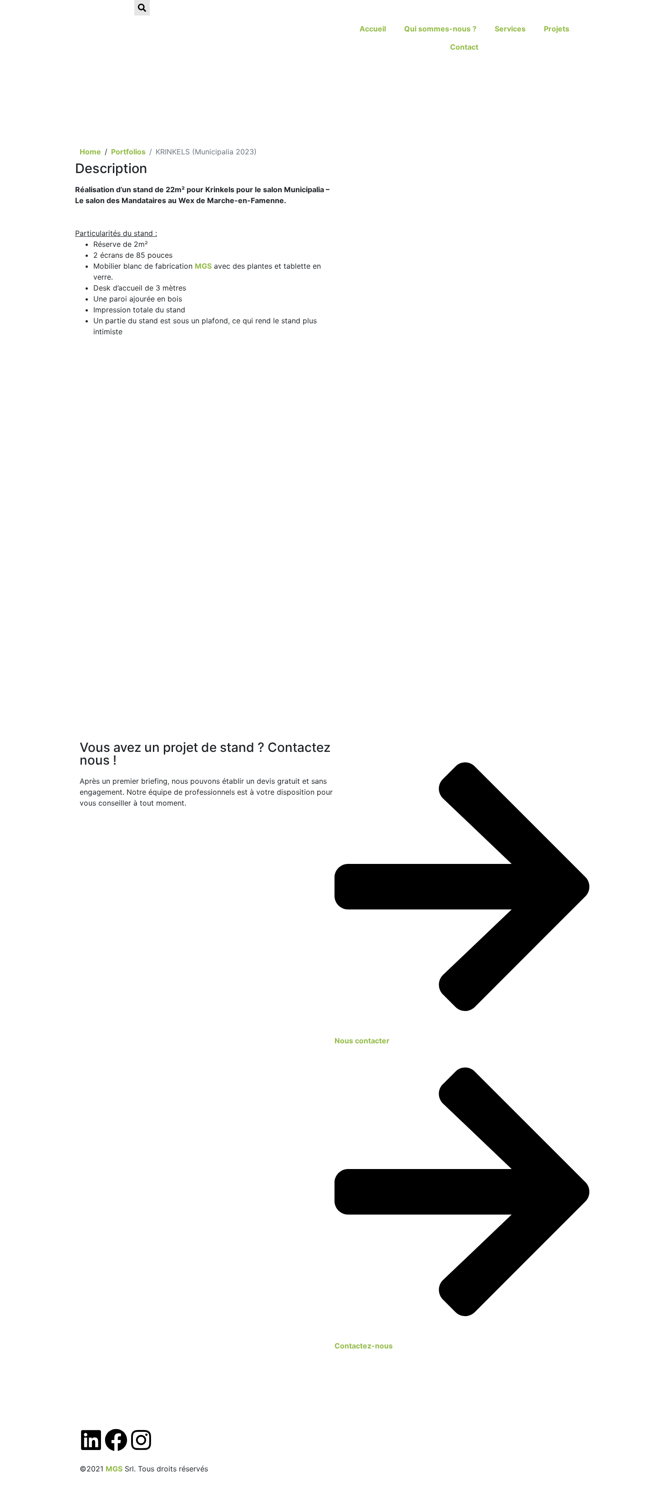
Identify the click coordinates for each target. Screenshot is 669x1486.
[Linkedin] (91, 1440)
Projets (556, 28)
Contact (464, 46)
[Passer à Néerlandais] (122, 10)
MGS (203, 266)
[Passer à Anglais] (104, 10)
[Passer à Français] (87, 10)
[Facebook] (116, 1440)
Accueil (373, 28)
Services (510, 28)
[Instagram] (141, 1440)
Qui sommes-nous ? (440, 28)
